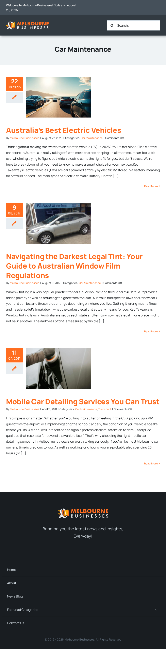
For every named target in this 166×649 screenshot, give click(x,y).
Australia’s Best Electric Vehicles (63, 130)
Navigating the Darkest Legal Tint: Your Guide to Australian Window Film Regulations (74, 265)
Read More (151, 186)
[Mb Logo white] (27, 23)
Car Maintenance (92, 138)
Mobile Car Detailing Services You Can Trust (83, 401)
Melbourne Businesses (24, 138)
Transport (104, 409)
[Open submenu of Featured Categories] (156, 609)
